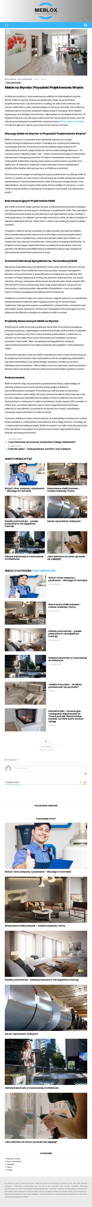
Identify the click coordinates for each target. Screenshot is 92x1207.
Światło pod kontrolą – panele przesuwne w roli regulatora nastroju (21, 524)
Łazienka (10, 1164)
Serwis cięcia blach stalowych (63, 521)
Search (85, 25)
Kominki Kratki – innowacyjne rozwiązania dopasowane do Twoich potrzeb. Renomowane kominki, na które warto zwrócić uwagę (65, 716)
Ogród (9, 1167)
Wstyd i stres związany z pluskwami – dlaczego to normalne (24, 490)
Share (8, 32)
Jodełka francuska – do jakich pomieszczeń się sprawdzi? (65, 686)
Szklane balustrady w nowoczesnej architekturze (24, 558)
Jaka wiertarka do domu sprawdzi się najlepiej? (66, 558)
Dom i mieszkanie (44, 570)
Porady (9, 1170)
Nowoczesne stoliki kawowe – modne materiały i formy (63, 490)
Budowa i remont (13, 1159)
